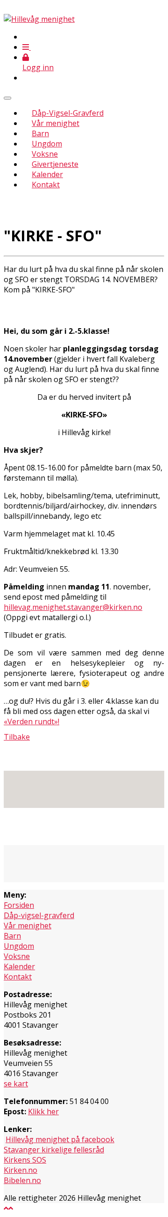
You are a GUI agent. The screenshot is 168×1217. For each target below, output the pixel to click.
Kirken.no (20, 1170)
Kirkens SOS (25, 1160)
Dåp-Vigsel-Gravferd (68, 113)
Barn (40, 133)
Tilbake (17, 737)
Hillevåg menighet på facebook (60, 1139)
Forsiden (19, 905)
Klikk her (43, 1111)
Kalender (47, 174)
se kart (16, 1083)
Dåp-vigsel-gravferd (39, 915)
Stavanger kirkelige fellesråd (54, 1149)
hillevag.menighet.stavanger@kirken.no (73, 607)
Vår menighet (55, 123)
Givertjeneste (55, 164)
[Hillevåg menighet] (39, 19)
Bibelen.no (22, 1180)
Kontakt (46, 184)
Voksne (45, 154)
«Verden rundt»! (31, 721)
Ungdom (47, 144)
